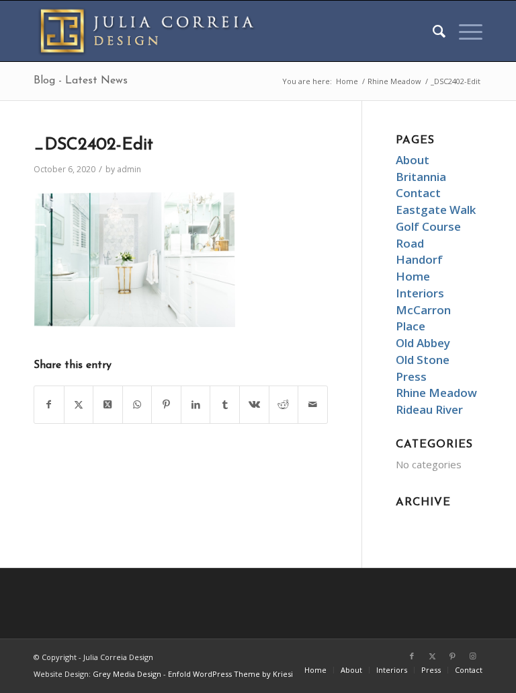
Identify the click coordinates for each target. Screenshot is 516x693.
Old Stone (422, 359)
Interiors (420, 293)
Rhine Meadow (436, 392)
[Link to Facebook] (412, 656)
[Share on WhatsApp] (137, 404)
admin (129, 169)
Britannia (421, 176)
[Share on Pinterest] (166, 404)
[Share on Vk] (254, 404)
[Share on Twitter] (78, 404)
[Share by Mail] (312, 404)
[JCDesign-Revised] (151, 31)
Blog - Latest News (81, 80)
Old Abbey (423, 343)
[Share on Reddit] (283, 404)
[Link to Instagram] (472, 656)
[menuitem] (432, 31)
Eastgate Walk (436, 209)
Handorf (419, 259)
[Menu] (463, 31)
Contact (418, 192)
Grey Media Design (127, 674)
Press (411, 376)
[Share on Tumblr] (224, 404)
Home (413, 276)
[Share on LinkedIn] (195, 404)
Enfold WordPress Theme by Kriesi (230, 674)
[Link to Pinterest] (452, 656)
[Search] (432, 31)
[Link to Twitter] (432, 656)
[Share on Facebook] (49, 404)
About (412, 160)
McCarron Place (423, 318)
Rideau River (429, 409)
